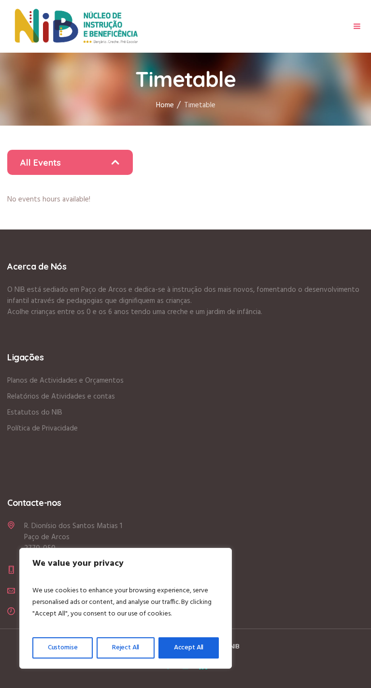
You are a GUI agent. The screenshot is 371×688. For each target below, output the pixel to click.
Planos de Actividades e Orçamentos (65, 381)
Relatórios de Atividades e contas (61, 396)
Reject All (126, 647)
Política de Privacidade (42, 428)
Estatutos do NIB (34, 412)
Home (165, 105)
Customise (63, 647)
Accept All (189, 647)
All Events (40, 162)
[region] (125, 608)
